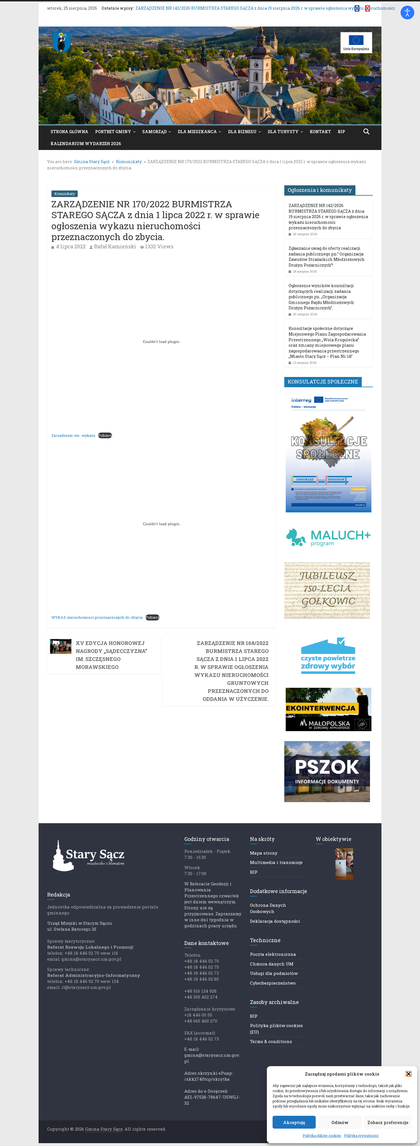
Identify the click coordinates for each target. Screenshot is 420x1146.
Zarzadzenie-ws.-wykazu (73, 435)
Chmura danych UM (271, 964)
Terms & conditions (271, 1041)
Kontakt (320, 131)
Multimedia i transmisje (276, 862)
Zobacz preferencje (387, 1122)
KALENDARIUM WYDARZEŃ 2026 (86, 143)
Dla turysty (283, 131)
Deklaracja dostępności (275, 921)
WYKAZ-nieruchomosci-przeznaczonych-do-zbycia (97, 617)
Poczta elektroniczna (273, 954)
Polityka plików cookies (322, 1135)
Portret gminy (113, 131)
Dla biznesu (242, 131)
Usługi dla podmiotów (274, 973)
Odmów (340, 1122)
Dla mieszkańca (197, 131)
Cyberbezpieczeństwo (273, 983)
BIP (341, 131)
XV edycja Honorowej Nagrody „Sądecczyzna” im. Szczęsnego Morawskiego (111, 655)
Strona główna (69, 131)
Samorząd (154, 131)
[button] (408, 1074)
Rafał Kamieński (115, 246)
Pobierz (105, 435)
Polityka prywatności (361, 1135)
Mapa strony (263, 853)
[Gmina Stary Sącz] (210, 30)
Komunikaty (64, 193)
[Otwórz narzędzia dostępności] (407, 12)
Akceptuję (294, 1122)
